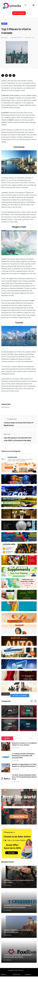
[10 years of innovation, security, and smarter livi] (19, 687)
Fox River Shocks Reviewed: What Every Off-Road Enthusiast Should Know (24, 777)
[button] (4, 974)
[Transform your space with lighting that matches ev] (19, 479)
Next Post (7, 434)
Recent (7, 738)
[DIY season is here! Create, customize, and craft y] (19, 468)
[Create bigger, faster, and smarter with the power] (19, 641)
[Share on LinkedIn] (10, 75)
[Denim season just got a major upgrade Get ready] (19, 606)
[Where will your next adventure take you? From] (19, 502)
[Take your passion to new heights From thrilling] (19, 537)
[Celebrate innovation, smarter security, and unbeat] (19, 664)
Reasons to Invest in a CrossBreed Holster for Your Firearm (24, 744)
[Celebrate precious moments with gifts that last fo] (19, 583)
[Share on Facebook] (2, 75)
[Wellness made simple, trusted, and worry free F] (19, 595)
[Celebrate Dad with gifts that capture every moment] (19, 618)
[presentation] (31, 701)
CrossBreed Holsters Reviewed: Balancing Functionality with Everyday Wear (23, 756)
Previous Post (12, 419)
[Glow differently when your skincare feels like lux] (19, 514)
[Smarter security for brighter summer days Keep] (19, 652)
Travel (4, 23)
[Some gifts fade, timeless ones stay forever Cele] (19, 525)
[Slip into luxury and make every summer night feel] (19, 675)
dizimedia (16, 747)
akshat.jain (6, 404)
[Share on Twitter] (6, 75)
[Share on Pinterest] (13, 75)
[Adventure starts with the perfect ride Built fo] (19, 560)
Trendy (30, 738)
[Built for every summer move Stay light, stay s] (19, 629)
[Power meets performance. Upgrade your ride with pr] (19, 491)
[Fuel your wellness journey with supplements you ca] (19, 571)
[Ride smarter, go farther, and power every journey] (19, 548)
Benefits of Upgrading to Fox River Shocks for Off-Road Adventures (24, 765)
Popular (19, 738)
